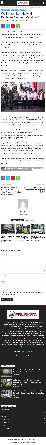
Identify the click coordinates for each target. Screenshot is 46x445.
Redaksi (7, 21)
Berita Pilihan (10, 7)
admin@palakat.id (27, 351)
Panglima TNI (5, 170)
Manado (23, 9)
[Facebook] (3, 26)
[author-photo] (23, 204)
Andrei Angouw (11, 168)
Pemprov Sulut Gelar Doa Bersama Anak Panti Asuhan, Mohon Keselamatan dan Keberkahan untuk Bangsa (8, 238)
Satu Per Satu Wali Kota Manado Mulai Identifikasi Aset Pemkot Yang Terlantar (11, 190)
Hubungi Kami (35, 439)
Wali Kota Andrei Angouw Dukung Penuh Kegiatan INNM (34, 189)
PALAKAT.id (18, 442)
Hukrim (3, 426)
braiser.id (32, 442)
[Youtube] (30, 356)
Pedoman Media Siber (24, 439)
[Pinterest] (13, 26)
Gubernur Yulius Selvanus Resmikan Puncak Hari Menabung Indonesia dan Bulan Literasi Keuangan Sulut (22, 237)
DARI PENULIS (29, 220)
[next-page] (24, 245)
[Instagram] (21, 356)
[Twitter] (8, 26)
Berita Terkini (15, 9)
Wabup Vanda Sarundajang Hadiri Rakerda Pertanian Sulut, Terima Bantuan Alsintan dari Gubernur (38, 237)
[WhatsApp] (18, 26)
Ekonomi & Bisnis (6, 429)
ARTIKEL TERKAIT (17, 220)
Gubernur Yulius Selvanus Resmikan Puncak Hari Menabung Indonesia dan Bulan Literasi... (27, 382)
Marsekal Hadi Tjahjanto (23, 168)
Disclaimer (10, 439)
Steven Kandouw (15, 170)
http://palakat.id (23, 214)
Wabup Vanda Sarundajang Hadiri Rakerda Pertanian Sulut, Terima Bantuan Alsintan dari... (28, 393)
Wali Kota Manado (27, 170)
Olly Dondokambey (37, 168)
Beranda (3, 7)
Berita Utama (5, 419)
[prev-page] (22, 245)
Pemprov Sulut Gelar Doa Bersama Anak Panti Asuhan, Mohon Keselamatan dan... (28, 371)
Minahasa (4, 413)
